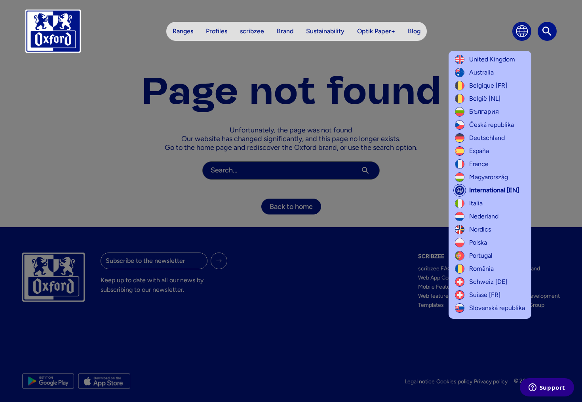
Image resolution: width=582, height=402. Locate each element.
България (484, 111)
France (479, 164)
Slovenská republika (497, 308)
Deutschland (487, 138)
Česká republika (491, 124)
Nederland (483, 216)
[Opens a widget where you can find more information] (546, 388)
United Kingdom (492, 59)
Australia (481, 72)
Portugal (481, 255)
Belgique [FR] (488, 85)
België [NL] (484, 98)
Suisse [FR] (484, 295)
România (481, 268)
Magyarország (488, 177)
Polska (478, 242)
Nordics (480, 229)
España (479, 151)
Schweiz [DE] (488, 281)
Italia (476, 203)
